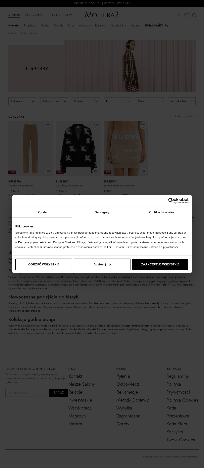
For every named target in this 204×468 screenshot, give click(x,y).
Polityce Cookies (64, 242)
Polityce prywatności (32, 242)
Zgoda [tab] (42, 212)
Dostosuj (99, 264)
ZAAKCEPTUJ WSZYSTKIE (160, 264)
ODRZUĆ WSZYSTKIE (43, 264)
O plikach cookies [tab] (161, 212)
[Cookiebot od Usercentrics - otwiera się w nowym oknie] (171, 201)
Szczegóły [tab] (102, 212)
